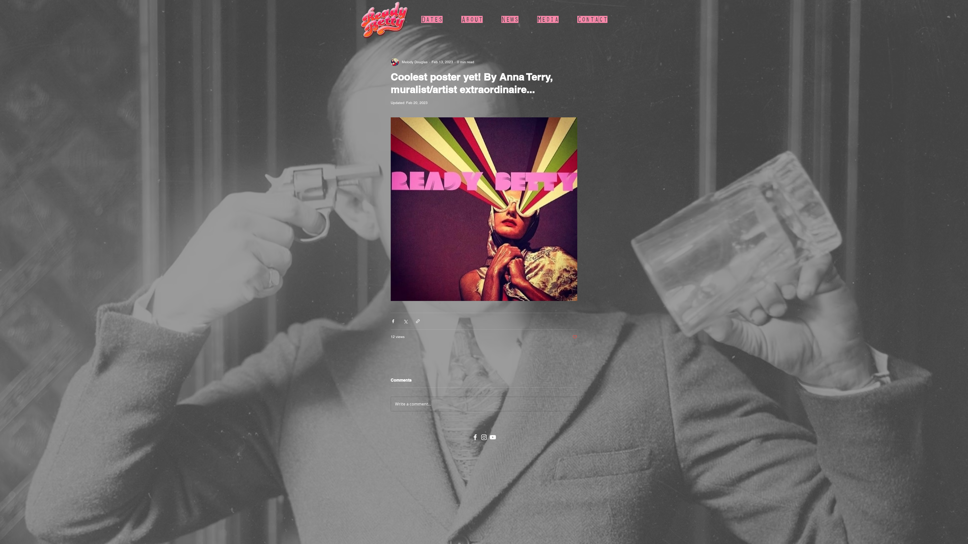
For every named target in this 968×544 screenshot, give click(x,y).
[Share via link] (417, 321)
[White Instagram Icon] (484, 437)
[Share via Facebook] (393, 321)
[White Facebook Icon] (475, 437)
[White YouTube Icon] (493, 437)
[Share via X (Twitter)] (405, 321)
